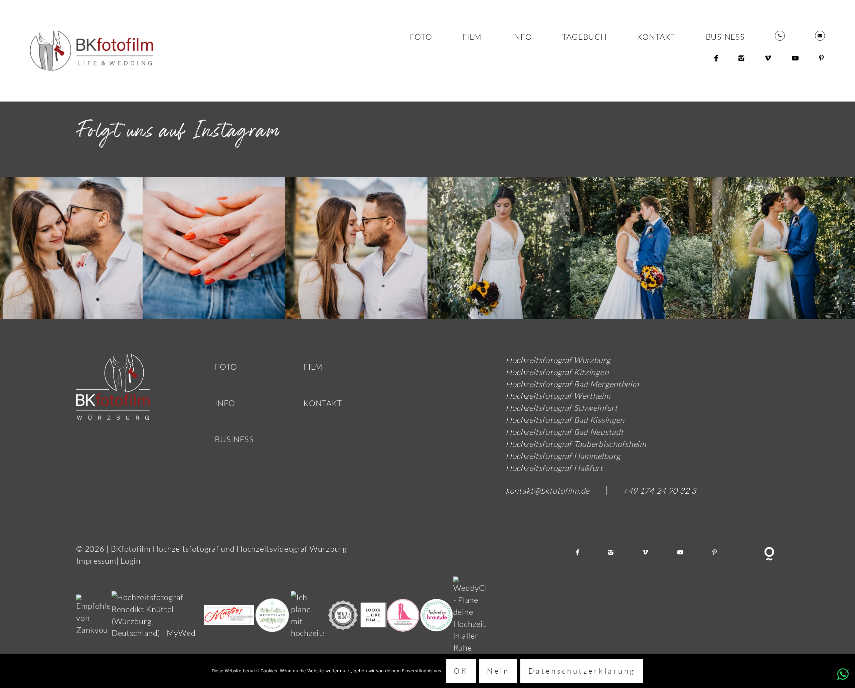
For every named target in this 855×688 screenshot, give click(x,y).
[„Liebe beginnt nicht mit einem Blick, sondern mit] (499, 248)
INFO (522, 36)
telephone (780, 36)
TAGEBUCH (584, 36)
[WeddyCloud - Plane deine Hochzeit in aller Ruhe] (470, 614)
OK (461, 670)
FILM (472, 36)
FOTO (421, 36)
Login (131, 560)
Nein (498, 670)
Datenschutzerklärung (582, 670)
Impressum (96, 560)
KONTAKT (656, 36)
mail (820, 36)
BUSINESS (725, 36)
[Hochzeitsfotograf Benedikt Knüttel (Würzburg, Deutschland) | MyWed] (158, 614)
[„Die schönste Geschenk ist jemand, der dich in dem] (71, 248)
